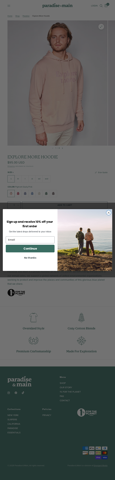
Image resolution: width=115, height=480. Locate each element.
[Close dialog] (108, 212)
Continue (30, 248)
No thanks (30, 258)
